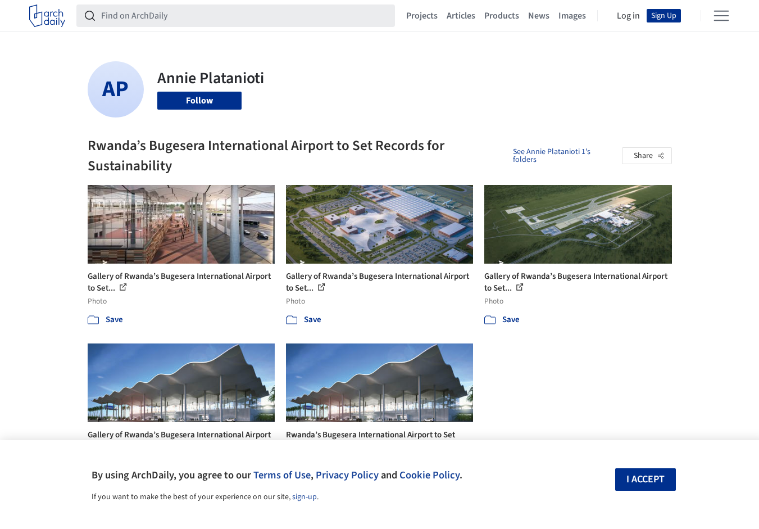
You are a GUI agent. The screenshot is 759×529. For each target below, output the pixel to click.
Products (501, 16)
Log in (628, 16)
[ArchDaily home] (47, 15)
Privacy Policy (347, 475)
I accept (645, 479)
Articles (461, 16)
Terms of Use (282, 475)
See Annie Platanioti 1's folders (551, 156)
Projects (422, 16)
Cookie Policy (429, 475)
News (538, 16)
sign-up (304, 497)
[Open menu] (721, 16)
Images (572, 16)
